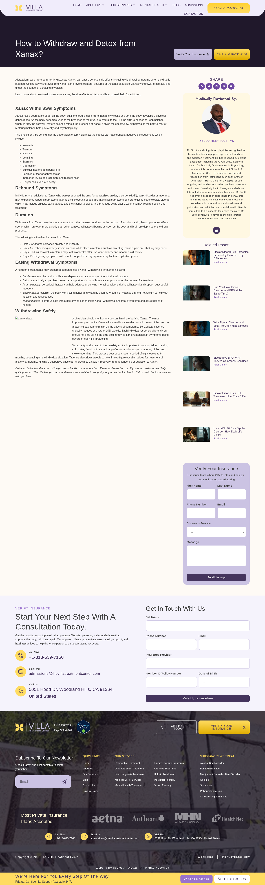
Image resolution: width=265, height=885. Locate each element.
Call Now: (60, 834)
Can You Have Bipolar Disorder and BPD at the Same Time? (227, 290)
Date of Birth (208, 673)
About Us (93, 5)
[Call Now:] (48, 836)
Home (77, 5)
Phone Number (197, 504)
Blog (176, 5)
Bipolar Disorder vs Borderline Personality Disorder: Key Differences (231, 255)
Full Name (152, 617)
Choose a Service (199, 523)
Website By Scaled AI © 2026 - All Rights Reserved (132, 867)
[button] (201, 86)
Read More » (220, 262)
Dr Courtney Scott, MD (216, 140)
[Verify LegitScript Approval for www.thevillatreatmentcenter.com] (83, 733)
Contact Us (193, 13)
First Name (194, 485)
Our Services (121, 5)
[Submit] (64, 781)
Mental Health (152, 5)
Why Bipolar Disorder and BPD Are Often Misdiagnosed (230, 324)
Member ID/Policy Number (163, 673)
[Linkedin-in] (216, 230)
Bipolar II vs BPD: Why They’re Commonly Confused (230, 359)
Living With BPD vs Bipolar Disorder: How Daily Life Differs (229, 431)
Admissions (194, 5)
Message (193, 542)
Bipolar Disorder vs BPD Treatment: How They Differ (229, 394)
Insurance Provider (159, 655)
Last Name (224, 485)
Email (221, 504)
